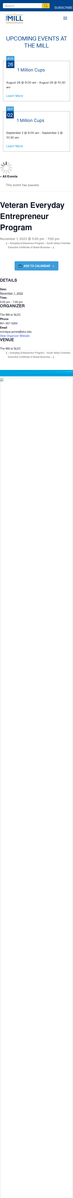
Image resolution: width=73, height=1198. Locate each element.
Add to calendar (37, 266)
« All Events (9, 176)
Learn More (14, 96)
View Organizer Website (15, 336)
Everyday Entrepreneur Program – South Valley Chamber (39, 243)
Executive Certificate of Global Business (30, 247)
